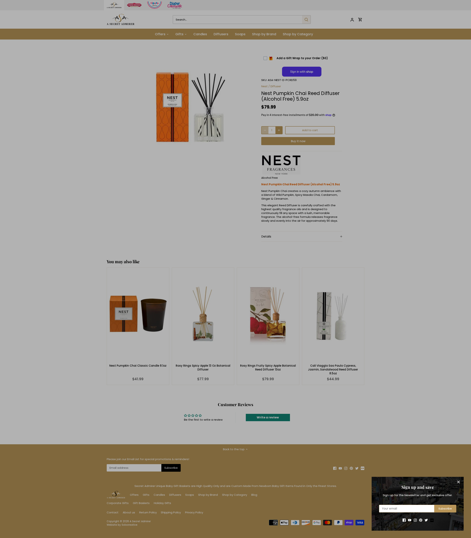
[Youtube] (409, 520)
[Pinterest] (420, 520)
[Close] (458, 482)
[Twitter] (426, 520)
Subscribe (445, 508)
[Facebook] (404, 520)
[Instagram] (415, 520)
